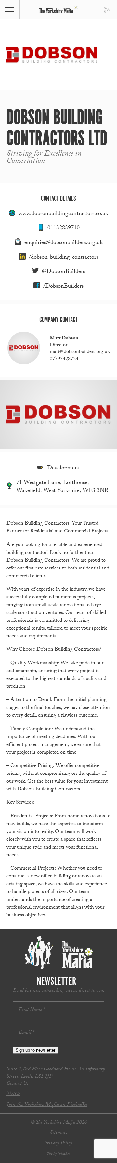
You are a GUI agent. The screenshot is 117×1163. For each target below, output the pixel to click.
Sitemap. (58, 1133)
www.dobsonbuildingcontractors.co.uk (63, 214)
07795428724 (64, 359)
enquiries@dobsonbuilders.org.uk (63, 243)
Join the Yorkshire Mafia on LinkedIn (46, 1105)
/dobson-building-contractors (63, 258)
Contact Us (17, 1084)
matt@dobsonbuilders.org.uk (80, 352)
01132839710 (63, 229)
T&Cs (13, 1094)
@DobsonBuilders (63, 272)
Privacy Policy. (58, 1143)
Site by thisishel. (59, 1154)
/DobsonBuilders (63, 287)
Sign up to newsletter (35, 1050)
